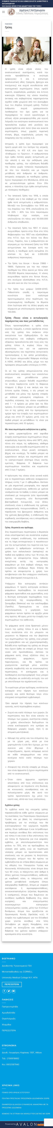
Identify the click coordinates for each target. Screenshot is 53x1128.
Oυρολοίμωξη (8, 1018)
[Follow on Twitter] (9, 991)
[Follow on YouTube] (13, 991)
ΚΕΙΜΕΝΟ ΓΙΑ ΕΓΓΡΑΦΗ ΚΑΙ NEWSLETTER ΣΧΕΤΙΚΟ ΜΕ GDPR (26, 1114)
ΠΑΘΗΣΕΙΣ (8, 24)
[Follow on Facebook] (4, 991)
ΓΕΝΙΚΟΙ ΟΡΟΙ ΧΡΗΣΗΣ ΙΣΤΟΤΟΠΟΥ (16, 1093)
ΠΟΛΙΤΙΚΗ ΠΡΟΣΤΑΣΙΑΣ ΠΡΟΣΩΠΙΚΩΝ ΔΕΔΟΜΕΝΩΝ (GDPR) (25, 1098)
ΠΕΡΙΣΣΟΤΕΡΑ (9, 1030)
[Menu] (3, 12)
